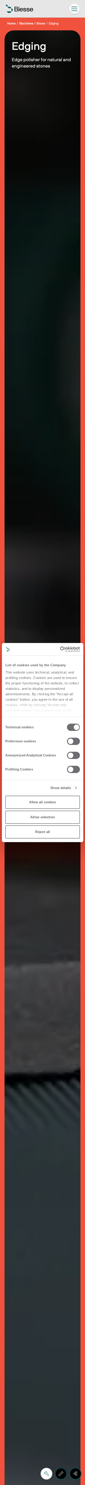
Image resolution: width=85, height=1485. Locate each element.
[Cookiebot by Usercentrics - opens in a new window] (60, 649)
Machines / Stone (32, 23)
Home (11, 23)
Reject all (42, 832)
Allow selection (42, 817)
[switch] (73, 741)
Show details (60, 788)
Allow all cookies (42, 802)
